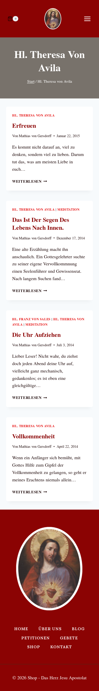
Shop (33, 646)
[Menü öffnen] (89, 18)
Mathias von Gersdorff (35, 135)
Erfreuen (24, 125)
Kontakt (61, 646)
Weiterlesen (29, 181)
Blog (78, 628)
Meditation (68, 209)
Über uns (50, 628)
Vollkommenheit (33, 435)
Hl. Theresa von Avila (33, 115)
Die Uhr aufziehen (36, 334)
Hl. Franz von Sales (31, 319)
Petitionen (35, 637)
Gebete (69, 637)
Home (21, 628)
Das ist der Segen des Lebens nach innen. (40, 223)
